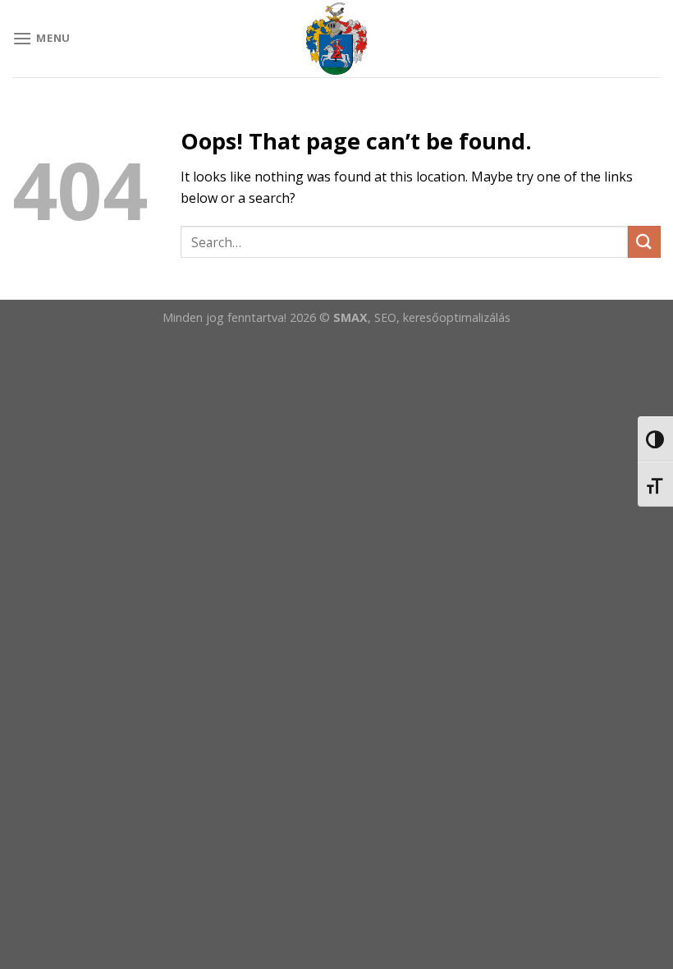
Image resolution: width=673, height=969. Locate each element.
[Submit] (644, 242)
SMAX (350, 317)
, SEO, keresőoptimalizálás (439, 317)
